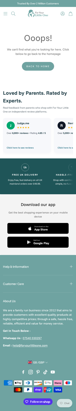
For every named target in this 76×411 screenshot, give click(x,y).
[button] (5, 14)
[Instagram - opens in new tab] (30, 372)
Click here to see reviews (20, 147)
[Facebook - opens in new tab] (23, 372)
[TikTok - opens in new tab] (45, 372)
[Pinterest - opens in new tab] (38, 372)
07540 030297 (32, 338)
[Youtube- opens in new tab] (53, 372)
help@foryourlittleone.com (30, 345)
